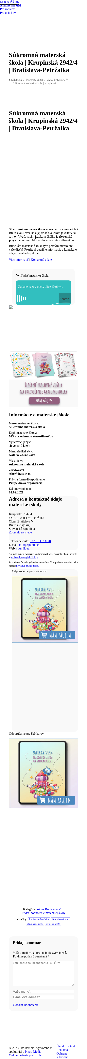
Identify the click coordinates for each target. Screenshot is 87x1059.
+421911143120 (40, 541)
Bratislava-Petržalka (39, 919)
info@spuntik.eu (29, 544)
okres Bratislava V (49, 909)
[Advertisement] (43, 179)
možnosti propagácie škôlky (24, 557)
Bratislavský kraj (60, 919)
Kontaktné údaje (41, 259)
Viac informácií (19, 259)
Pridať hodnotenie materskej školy (43, 913)
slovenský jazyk (35, 924)
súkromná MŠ (53, 924)
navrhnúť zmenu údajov (27, 565)
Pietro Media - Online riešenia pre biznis (26, 1053)
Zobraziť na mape (20, 532)
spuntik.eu (23, 548)
